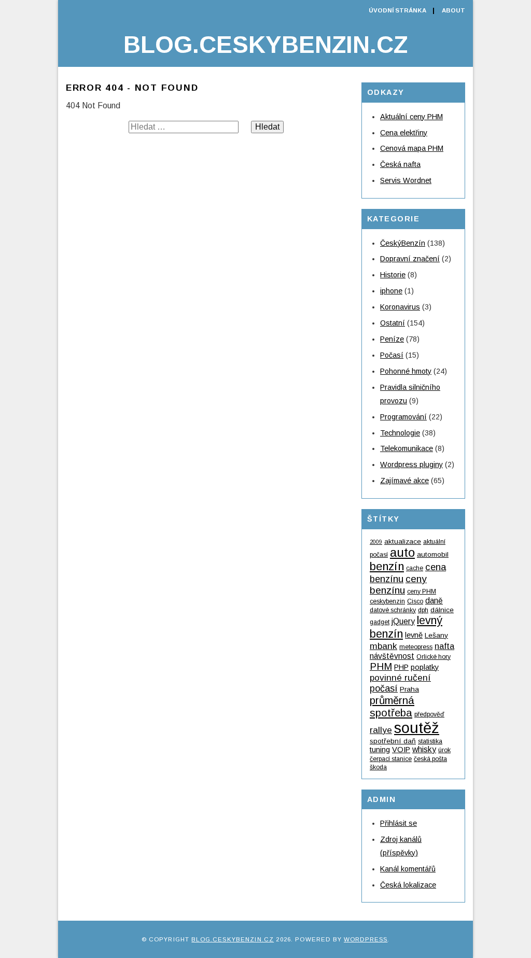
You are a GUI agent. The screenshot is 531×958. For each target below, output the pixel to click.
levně (414, 635)
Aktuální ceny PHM (411, 116)
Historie (393, 275)
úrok (444, 750)
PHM (381, 666)
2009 (376, 542)
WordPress (365, 939)
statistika (430, 741)
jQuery (403, 621)
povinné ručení (400, 677)
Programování (403, 417)
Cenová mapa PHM (411, 148)
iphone (391, 291)
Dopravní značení (410, 259)
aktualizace (402, 541)
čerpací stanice (391, 759)
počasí (384, 688)
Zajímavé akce (404, 480)
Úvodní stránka (397, 10)
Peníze (392, 339)
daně (434, 600)
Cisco (415, 601)
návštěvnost (392, 656)
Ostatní (392, 323)
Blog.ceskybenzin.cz (265, 44)
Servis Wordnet (405, 180)
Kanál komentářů (408, 869)
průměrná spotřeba (392, 706)
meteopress (415, 647)
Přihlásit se (398, 823)
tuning (380, 749)
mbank (383, 646)
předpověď (429, 714)
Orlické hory (433, 656)
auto (402, 552)
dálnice (442, 610)
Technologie (400, 433)
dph (423, 610)
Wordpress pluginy (411, 464)
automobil (433, 554)
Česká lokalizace (408, 885)
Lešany (436, 635)
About (453, 10)
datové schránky (393, 610)
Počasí (391, 355)
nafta (444, 646)
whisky (424, 749)
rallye (381, 730)
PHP (401, 667)
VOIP (401, 749)
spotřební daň (393, 741)
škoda (378, 767)
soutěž (416, 727)
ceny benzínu (398, 584)
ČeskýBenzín (402, 243)
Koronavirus (400, 307)
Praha (409, 689)
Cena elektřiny (403, 133)
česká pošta (430, 759)
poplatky (425, 667)
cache (414, 568)
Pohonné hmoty (405, 371)
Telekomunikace (406, 448)
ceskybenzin (387, 601)
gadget (379, 622)
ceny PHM (421, 591)
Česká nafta (400, 164)
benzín (387, 566)
